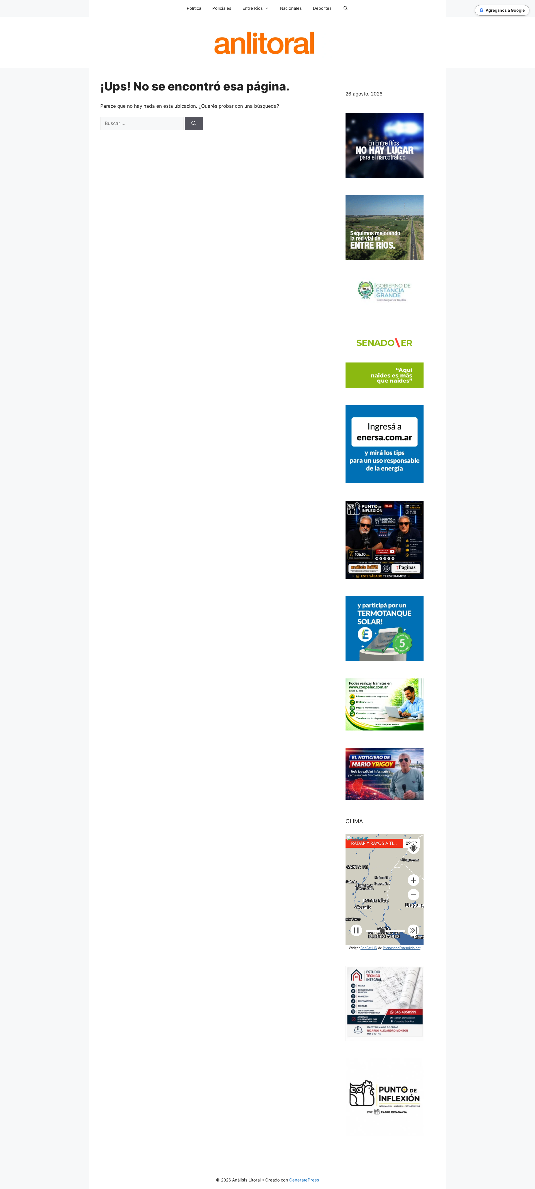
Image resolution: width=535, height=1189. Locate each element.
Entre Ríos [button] (252, 8)
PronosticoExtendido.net (401, 947)
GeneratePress (304, 1180)
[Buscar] (194, 123)
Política (194, 8)
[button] (413, 880)
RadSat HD (369, 947)
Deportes (322, 8)
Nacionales (291, 8)
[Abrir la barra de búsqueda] (345, 8)
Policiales (221, 8)
